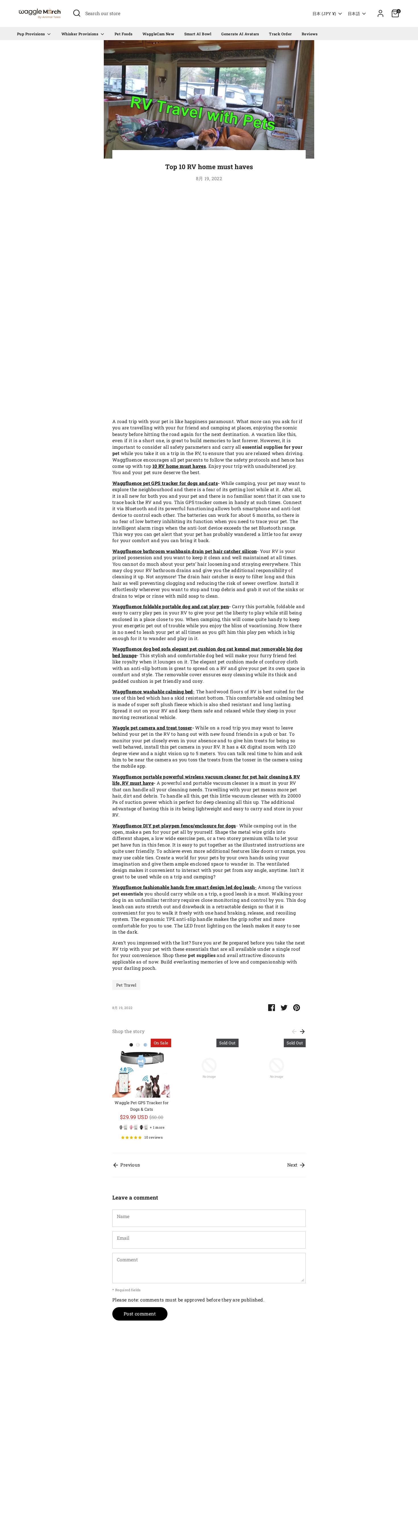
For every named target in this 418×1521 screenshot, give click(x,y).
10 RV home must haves (179, 466)
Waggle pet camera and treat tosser (152, 728)
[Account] (380, 13)
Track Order (280, 33)
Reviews (310, 33)
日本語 (354, 13)
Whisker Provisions (80, 33)
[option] (137, 1091)
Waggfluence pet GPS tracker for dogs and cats (165, 483)
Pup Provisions (31, 33)
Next (293, 1165)
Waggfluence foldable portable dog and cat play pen (170, 606)
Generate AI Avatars (240, 33)
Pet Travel (126, 985)
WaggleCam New (158, 33)
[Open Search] (76, 13)
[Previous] (294, 1031)
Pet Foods (124, 33)
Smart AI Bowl (198, 33)
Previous (129, 1165)
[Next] (302, 1031)
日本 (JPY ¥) (324, 13)
